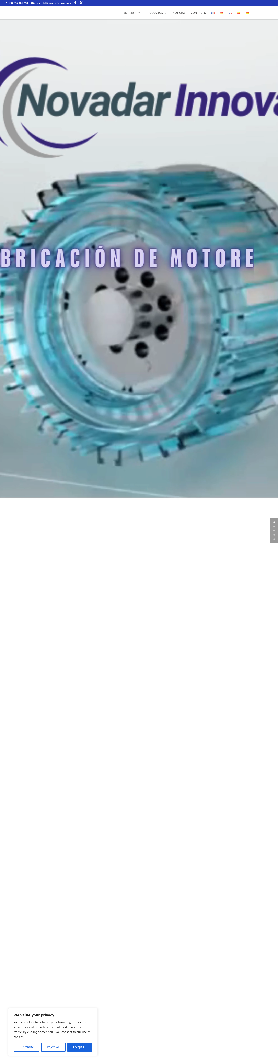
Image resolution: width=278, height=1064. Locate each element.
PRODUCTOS (154, 13)
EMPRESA (129, 13)
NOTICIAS (178, 13)
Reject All (53, 1047)
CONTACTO (198, 13)
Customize (27, 1047)
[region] (53, 1032)
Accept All (79, 1047)
